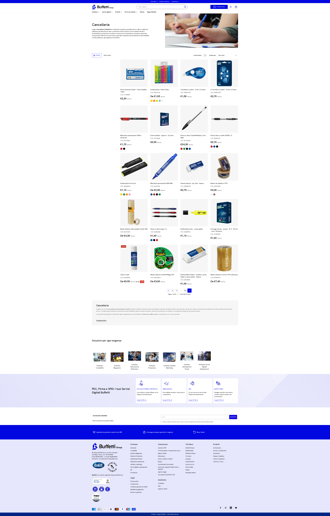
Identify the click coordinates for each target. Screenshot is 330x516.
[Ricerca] (185, 7)
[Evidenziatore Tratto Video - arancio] (154, 101)
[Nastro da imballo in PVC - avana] (214, 194)
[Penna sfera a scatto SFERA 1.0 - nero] (217, 147)
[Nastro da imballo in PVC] (224, 167)
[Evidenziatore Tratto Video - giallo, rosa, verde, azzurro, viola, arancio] (151, 101)
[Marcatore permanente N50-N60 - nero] (157, 194)
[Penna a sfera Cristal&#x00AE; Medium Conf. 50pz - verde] (184, 149)
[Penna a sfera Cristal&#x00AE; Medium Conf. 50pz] (194, 119)
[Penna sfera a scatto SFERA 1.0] (224, 119)
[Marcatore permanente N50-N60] (164, 167)
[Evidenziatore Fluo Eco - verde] (124, 194)
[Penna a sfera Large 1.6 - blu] (151, 240)
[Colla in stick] (134, 258)
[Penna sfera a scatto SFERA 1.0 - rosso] (212, 147)
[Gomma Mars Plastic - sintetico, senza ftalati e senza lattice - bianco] (194, 258)
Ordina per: (212, 55)
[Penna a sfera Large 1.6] (164, 212)
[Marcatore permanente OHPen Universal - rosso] (121, 149)
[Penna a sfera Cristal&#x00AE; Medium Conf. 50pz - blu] (190, 149)
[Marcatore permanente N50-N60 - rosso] (154, 194)
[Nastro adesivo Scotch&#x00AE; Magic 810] (164, 258)
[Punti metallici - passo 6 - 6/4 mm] (164, 119)
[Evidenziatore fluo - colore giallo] (194, 212)
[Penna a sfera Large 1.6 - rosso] (157, 240)
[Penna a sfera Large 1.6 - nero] (154, 240)
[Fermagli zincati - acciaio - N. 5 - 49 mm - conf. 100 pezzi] (224, 212)
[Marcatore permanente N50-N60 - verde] (160, 194)
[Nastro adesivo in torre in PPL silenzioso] (224, 258)
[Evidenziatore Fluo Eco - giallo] (121, 194)
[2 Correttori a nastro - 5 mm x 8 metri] (224, 73)
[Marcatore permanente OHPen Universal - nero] (124, 149)
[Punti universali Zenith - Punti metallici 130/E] (134, 73)
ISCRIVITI (233, 417)
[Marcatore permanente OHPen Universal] (134, 119)
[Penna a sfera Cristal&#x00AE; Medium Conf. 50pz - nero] (187, 149)
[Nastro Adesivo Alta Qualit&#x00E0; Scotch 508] (134, 212)
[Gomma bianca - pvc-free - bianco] (194, 167)
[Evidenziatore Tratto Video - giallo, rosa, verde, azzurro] (157, 101)
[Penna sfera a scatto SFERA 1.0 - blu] (214, 147)
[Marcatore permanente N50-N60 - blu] (151, 194)
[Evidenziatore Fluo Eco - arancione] (127, 194)
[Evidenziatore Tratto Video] (164, 73)
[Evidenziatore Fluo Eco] (134, 167)
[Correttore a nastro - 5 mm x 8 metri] (194, 73)
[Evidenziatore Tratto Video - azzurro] (160, 101)
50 (185, 290)
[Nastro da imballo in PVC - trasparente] (212, 194)
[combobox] (162, 7)
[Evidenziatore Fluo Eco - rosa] (130, 194)
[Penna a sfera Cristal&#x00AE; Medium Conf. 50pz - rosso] (181, 149)
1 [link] (168, 290)
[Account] (231, 7)
